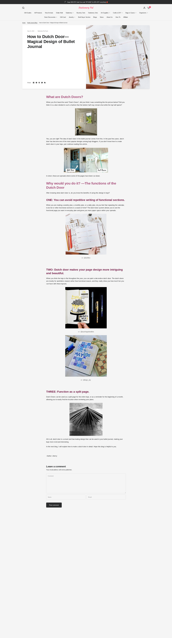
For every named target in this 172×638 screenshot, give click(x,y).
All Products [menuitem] (38, 13)
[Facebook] (33, 82)
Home (23, 22)
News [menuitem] (102, 17)
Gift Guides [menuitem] (27, 13)
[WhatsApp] (42, 82)
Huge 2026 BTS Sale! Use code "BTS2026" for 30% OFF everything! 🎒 (87, 2)
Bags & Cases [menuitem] (130, 13)
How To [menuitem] (118, 17)
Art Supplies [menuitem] (104, 13)
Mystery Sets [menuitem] (81, 13)
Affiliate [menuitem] (125, 17)
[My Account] (144, 8)
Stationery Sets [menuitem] (93, 13)
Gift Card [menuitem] (63, 17)
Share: (29, 82)
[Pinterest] (39, 82)
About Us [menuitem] (110, 17)
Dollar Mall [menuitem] (59, 13)
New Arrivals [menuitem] (49, 13)
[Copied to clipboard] (45, 82)
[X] (36, 82)
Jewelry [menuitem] (71, 17)
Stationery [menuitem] (69, 13)
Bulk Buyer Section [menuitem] (84, 17)
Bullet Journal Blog (32, 22)
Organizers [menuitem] (142, 13)
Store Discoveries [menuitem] (50, 17)
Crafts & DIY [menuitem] (117, 13)
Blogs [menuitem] (95, 17)
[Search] (23, 8)
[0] (148, 8)
